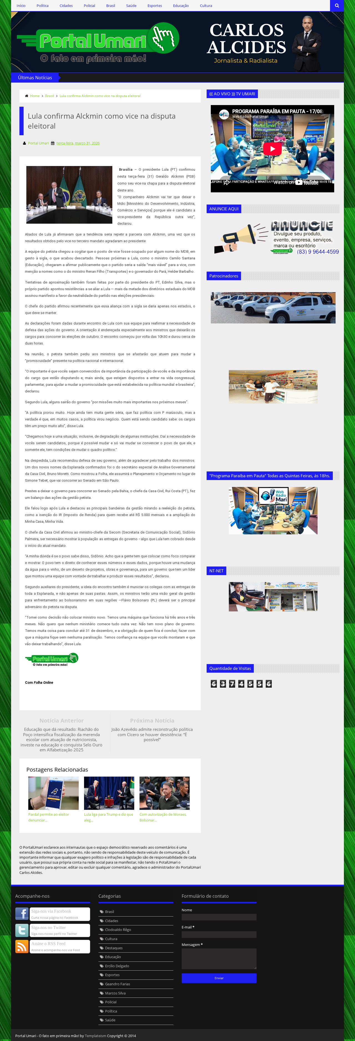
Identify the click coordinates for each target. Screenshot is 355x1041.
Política (43, 5)
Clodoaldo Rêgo (118, 929)
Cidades (66, 5)
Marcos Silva (115, 993)
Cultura (206, 5)
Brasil (110, 5)
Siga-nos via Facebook (51, 911)
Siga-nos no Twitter (48, 927)
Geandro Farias (117, 983)
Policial (89, 5)
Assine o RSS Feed (48, 943)
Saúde (131, 5)
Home (35, 95)
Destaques (114, 947)
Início (21, 5)
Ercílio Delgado (117, 965)
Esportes (155, 5)
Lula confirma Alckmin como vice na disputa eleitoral (100, 95)
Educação (181, 5)
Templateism (95, 1035)
